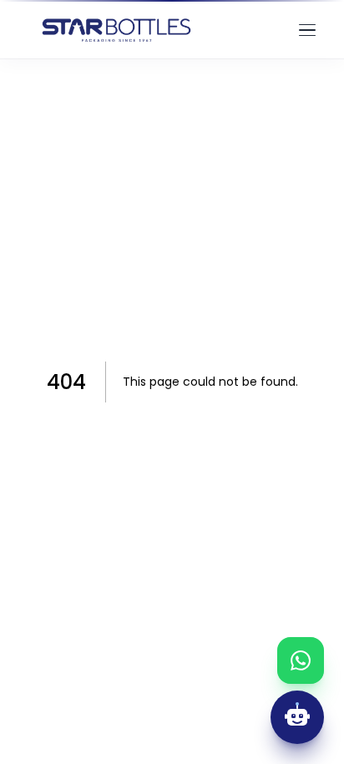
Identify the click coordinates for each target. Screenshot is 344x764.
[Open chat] (297, 717)
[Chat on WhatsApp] (300, 660)
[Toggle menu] (307, 30)
